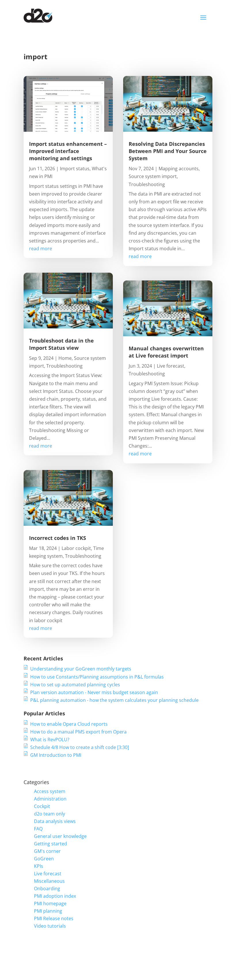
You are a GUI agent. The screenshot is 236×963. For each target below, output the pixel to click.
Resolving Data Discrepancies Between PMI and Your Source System (168, 151)
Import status (75, 168)
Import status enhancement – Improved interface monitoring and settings (68, 151)
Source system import (153, 176)
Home (65, 358)
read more (40, 248)
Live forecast (170, 366)
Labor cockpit (76, 548)
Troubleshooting (64, 366)
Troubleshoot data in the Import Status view (61, 344)
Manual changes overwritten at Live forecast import (166, 352)
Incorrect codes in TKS (57, 537)
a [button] (203, 17)
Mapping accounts (179, 168)
